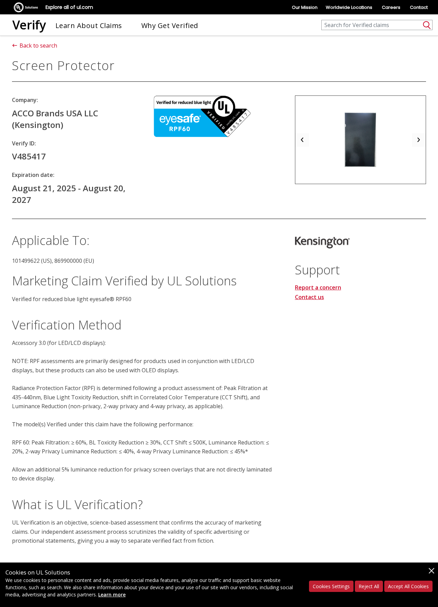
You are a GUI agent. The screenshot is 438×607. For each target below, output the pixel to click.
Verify (29, 24)
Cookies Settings (331, 586)
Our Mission (305, 7)
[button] (302, 140)
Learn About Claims (88, 25)
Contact (419, 7)
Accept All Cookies (408, 586)
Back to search (38, 45)
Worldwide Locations (349, 7)
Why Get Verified (169, 25)
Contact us (309, 297)
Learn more (112, 594)
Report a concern (318, 287)
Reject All (369, 586)
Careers (391, 7)
